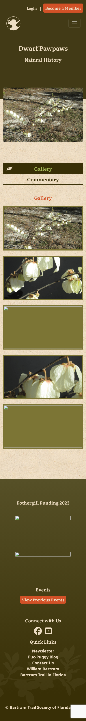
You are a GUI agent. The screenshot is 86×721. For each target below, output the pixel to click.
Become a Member (63, 8)
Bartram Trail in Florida (43, 674)
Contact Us (43, 663)
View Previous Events (43, 600)
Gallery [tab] (43, 168)
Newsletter (43, 651)
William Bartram (43, 668)
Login (32, 8)
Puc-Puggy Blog (43, 657)
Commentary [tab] (43, 179)
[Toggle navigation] (74, 23)
